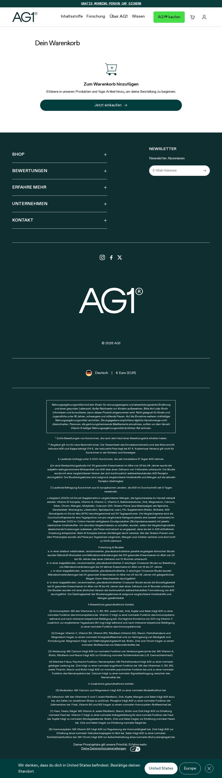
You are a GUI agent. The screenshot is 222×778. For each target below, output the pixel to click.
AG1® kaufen (169, 17)
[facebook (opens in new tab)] (111, 257)
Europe (190, 768)
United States (161, 768)
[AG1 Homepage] (111, 300)
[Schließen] (209, 768)
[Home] (25, 17)
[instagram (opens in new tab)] (102, 257)
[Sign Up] (204, 170)
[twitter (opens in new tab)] (119, 257)
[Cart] (192, 17)
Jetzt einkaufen (108, 105)
